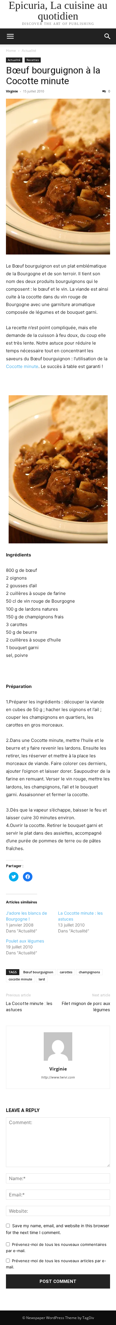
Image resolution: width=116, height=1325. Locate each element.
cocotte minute (20, 979)
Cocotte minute (22, 366)
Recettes (32, 60)
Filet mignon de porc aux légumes (86, 1006)
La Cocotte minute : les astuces (29, 1006)
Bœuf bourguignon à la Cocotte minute (53, 76)
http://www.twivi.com (58, 1077)
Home (11, 50)
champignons (89, 972)
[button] (107, 36)
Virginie (12, 91)
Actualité (29, 50)
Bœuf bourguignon (38, 972)
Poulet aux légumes (25, 940)
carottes (66, 972)
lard (42, 979)
